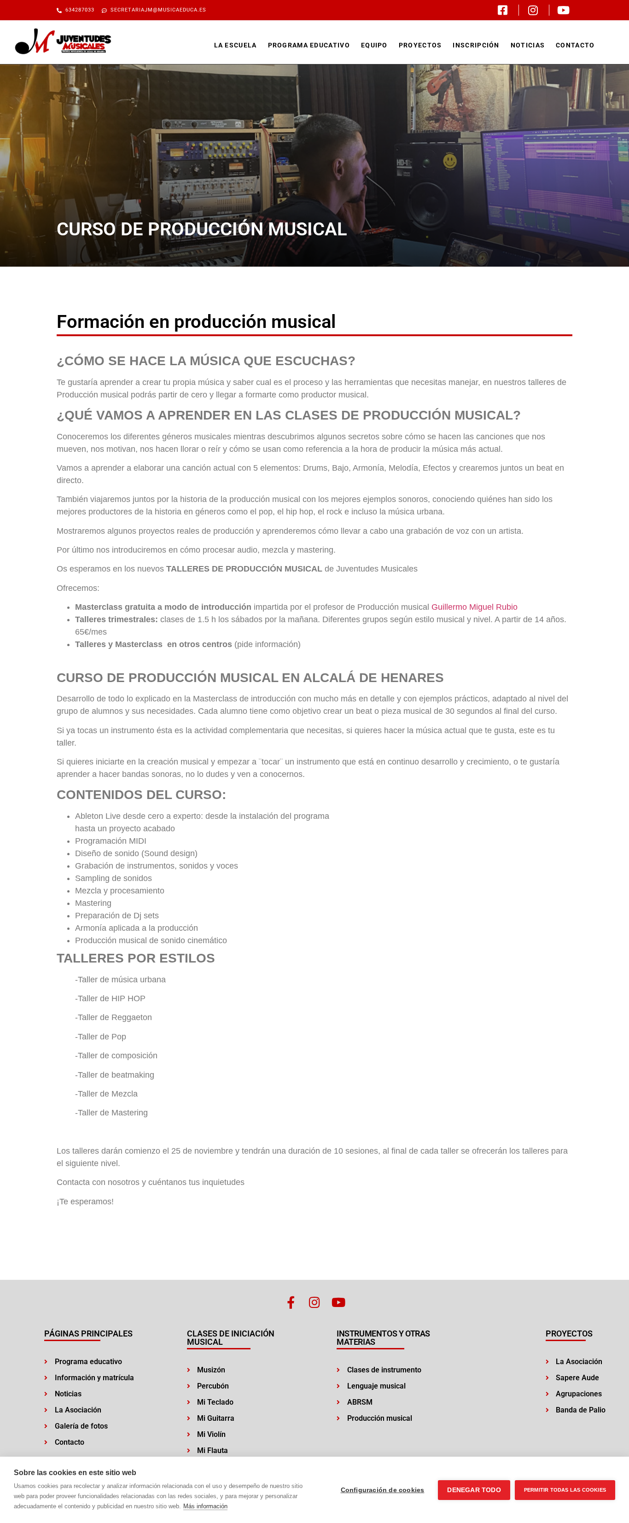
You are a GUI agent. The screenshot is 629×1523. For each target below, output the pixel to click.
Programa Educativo (309, 45)
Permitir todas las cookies (565, 1490)
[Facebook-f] (291, 1302)
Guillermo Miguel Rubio (474, 607)
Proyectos (420, 45)
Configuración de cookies (383, 1490)
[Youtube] (338, 1302)
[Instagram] (315, 1302)
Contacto (575, 45)
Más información (205, 1506)
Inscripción (476, 45)
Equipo (374, 45)
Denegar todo (474, 1490)
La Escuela (235, 45)
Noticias (528, 45)
